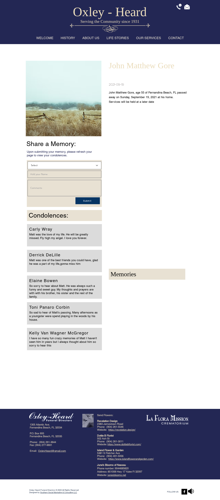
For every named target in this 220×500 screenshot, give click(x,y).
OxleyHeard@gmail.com (52, 450)
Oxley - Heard (110, 12)
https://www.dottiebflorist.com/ (124, 444)
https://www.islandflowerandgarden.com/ (131, 458)
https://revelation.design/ (121, 429)
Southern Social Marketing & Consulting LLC (58, 492)
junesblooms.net (117, 475)
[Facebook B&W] (184, 492)
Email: (34, 450)
